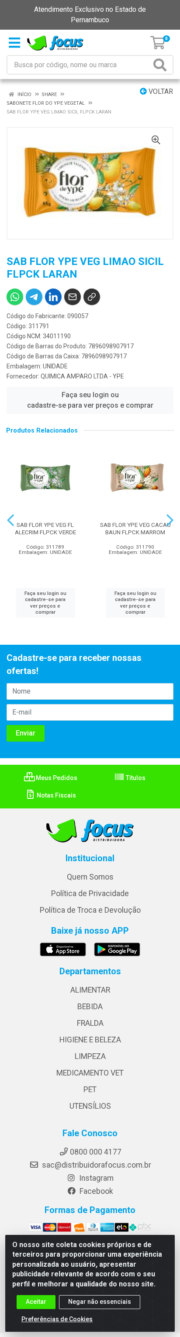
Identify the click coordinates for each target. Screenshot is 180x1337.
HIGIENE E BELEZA (90, 1039)
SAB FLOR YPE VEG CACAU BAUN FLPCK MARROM (135, 528)
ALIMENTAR (90, 990)
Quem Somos (90, 877)
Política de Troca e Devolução (90, 910)
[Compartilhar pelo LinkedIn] (53, 297)
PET (90, 1089)
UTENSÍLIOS (90, 1106)
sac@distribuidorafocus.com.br (95, 1165)
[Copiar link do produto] (91, 297)
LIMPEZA (90, 1056)
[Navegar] (10, 520)
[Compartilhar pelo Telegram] (34, 297)
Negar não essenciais (99, 1301)
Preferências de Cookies (57, 1319)
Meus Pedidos (56, 777)
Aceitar (36, 1301)
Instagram (95, 1178)
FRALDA (90, 1023)
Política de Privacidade (90, 893)
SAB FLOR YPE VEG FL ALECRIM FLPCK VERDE (45, 528)
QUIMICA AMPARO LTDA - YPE (82, 376)
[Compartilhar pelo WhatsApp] (15, 297)
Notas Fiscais (55, 795)
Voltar (160, 91)
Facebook (95, 1191)
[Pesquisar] (162, 65)
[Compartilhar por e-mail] (72, 297)
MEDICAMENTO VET (90, 1073)
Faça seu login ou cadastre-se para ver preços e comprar (90, 400)
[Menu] (14, 43)
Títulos (135, 777)
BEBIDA (90, 1006)
